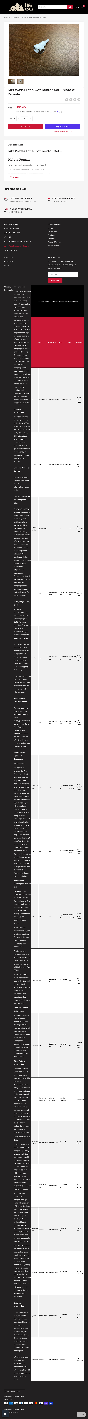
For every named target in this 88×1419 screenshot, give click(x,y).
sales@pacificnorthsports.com (16, 246)
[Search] (70, 7)
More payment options (63, 131)
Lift (9, 100)
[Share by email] (78, 99)
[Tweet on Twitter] (74, 99)
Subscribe (55, 281)
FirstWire (15, 1412)
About (6, 265)
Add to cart (25, 126)
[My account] (78, 7)
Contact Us (8, 261)
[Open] (5, 1413)
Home (6, 18)
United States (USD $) (12, 1391)
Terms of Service (54, 242)
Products (51, 235)
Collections (52, 232)
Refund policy (53, 246)
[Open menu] (5, 7)
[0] (82, 7)
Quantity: (11, 119)
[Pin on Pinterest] (70, 99)
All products (15, 18)
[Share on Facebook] (66, 99)
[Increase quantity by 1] (30, 118)
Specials (51, 239)
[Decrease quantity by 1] (19, 118)
